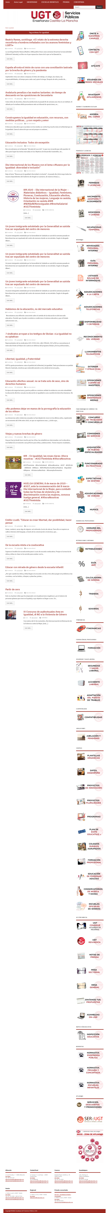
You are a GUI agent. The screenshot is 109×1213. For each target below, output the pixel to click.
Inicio (8, 2)
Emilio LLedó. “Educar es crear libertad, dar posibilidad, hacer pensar (38, 521)
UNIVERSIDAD (32, 2)
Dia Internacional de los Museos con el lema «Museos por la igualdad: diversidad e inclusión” (37, 166)
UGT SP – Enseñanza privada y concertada (62, 1195)
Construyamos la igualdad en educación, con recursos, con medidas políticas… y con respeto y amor (36, 119)
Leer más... (10, 59)
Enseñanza (10, 48)
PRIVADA (66, 2)
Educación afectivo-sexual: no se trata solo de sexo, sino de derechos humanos (37, 382)
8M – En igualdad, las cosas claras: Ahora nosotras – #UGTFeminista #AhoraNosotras (47, 457)
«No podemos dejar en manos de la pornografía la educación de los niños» (38, 410)
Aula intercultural (30, 48)
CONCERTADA (79, 2)
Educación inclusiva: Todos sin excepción (27, 142)
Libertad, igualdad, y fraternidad (22, 358)
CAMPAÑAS (44, 618)
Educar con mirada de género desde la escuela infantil (34, 567)
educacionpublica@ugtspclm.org (14, 1179)
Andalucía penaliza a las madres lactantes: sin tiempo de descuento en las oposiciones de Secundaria (35, 94)
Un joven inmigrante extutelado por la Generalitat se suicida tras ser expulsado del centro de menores (37, 228)
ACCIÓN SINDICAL (49, 210)
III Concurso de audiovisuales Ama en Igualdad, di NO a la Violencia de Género (45, 613)
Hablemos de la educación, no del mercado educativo (34, 309)
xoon (26, 618)
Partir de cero (12, 589)
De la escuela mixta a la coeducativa (24, 545)
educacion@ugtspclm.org (37, 1198)
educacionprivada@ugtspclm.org (14, 1181)
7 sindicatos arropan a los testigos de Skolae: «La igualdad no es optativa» (38, 335)
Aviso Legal (18, 2)
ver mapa (7, 1176)
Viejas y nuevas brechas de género (23, 433)
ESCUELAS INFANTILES (50, 2)
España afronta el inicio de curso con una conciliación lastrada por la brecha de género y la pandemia (38, 69)
